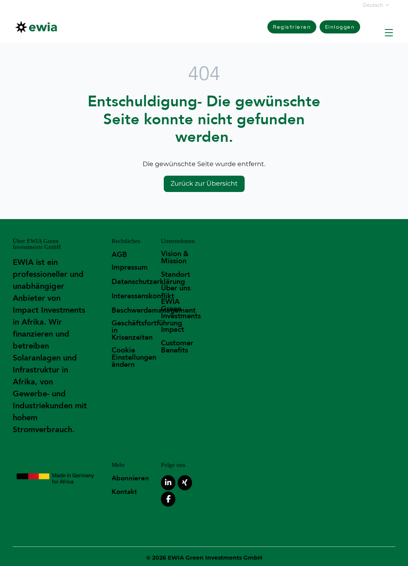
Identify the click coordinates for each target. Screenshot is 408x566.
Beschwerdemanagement (154, 310)
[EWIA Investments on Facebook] (168, 499)
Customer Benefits (177, 346)
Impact (172, 330)
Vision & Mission (174, 257)
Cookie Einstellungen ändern (134, 357)
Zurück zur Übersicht (204, 183)
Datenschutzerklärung (148, 282)
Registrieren (292, 27)
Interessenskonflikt (143, 296)
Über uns (175, 288)
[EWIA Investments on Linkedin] (168, 482)
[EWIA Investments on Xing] (185, 482)
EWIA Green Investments (181, 309)
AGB (119, 255)
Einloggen (340, 27)
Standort (175, 275)
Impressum (130, 267)
